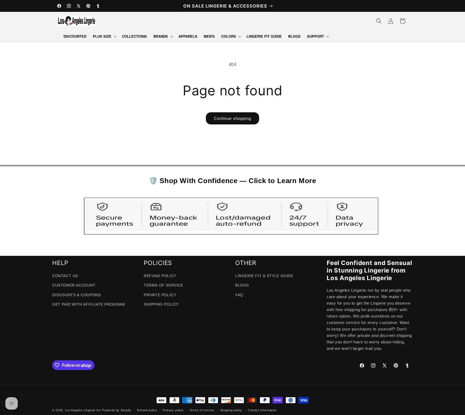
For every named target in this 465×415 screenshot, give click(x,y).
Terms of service (201, 410)
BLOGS (242, 285)
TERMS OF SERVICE (163, 285)
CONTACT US (65, 276)
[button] (104, 36)
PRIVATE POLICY (160, 295)
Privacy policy (173, 410)
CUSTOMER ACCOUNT (74, 285)
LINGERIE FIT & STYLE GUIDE (264, 276)
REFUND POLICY (160, 276)
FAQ (239, 295)
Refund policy (147, 410)
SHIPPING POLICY (161, 304)
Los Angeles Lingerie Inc (83, 410)
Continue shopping (232, 118)
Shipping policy (231, 410)
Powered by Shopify (117, 410)
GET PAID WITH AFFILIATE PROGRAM (88, 304)
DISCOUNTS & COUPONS (76, 295)
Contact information (262, 410)
